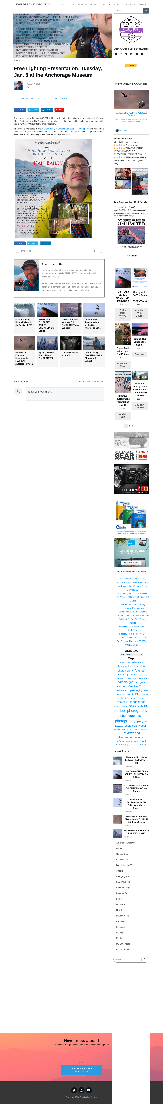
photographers (130, 715)
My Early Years (123, 944)
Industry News (122, 916)
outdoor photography (131, 711)
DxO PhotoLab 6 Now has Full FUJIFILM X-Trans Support (136, 788)
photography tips (119, 729)
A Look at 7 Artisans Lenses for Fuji (133, 582)
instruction (122, 701)
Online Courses (123, 949)
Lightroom (124, 706)
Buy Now (140, 354)
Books (119, 848)
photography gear (135, 725)
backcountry (119, 678)
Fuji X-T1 (125, 698)
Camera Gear (122, 854)
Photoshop (143, 729)
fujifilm (136, 694)
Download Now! (122, 365)
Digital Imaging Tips (125, 865)
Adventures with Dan (125, 843)
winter (143, 744)
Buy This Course (140, 406)
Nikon (144, 705)
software (120, 741)
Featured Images (124, 888)
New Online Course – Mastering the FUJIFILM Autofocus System (24, 358)
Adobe (127, 662)
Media (119, 938)
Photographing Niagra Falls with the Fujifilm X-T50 (23, 322)
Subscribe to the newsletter (81, 1070)
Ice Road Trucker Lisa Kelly (132, 579)
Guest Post (121, 904)
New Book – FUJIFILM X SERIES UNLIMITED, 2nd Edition (136, 774)
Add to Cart (122, 415)
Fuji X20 (141, 698)
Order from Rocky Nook (122, 314)
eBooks (120, 694)
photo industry (132, 729)
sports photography (132, 741)
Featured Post (122, 893)
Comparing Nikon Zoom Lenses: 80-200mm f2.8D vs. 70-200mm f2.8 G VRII (133, 597)
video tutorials (134, 745)
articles (134, 675)
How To (119, 910)
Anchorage (123, 674)
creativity (120, 690)
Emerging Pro (122, 876)
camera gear (126, 682)
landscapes (137, 702)
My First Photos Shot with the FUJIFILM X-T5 (46, 355)
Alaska (139, 670)
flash (128, 694)
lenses (116, 706)
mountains (134, 706)
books (135, 678)
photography (125, 721)
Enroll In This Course (139, 313)
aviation (140, 675)
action (121, 662)
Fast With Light (123, 882)
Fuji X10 (134, 698)
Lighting (120, 933)
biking (128, 678)
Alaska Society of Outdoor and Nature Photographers (65, 129)
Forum (119, 899)
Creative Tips (136, 686)
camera (143, 678)
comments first (95, 381)
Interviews (120, 927)
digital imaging (135, 690)
